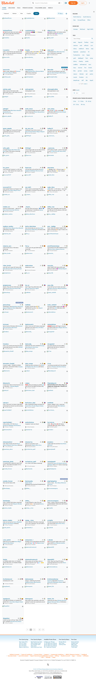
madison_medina (8, 226)
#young (4, 112)
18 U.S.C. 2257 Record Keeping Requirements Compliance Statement (48, 669)
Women (14, 13)
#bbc (35, 582)
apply (83, 93)
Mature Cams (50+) (24, 647)
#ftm (59, 405)
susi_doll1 (28, 187)
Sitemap (48, 657)
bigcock (80, 42)
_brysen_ (28, 207)
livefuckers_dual (30, 402)
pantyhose (83, 51)
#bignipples (55, 582)
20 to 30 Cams (22, 644)
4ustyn (5, 559)
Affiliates (85, 656)
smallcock (81, 48)
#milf (8, 523)
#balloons (62, 405)
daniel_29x (50, 599)
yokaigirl (5, 109)
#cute (10, 210)
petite (91, 74)
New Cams (61, 643)
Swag (53, 657)
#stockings (20, 306)
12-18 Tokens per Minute (50, 643)
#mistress (55, 288)
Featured (6, 13)
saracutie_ (50, 265)
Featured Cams (75, 642)
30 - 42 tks (88, 101)
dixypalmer (6, 618)
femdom (81, 77)
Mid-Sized (82, 29)
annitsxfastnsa (29, 422)
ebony (75, 48)
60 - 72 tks (76, 104)
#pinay (41, 405)
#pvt (58, 151)
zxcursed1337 (7, 187)
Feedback (84, 654)
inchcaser (6, 324)
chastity (81, 61)
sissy (92, 48)
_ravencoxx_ (51, 148)
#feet (61, 72)
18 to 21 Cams (22, 643)
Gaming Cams (62, 644)
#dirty (26, 347)
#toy (36, 229)
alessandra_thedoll (8, 363)
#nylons (64, 72)
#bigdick (29, 366)
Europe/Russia (81, 20)
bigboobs (75, 51)
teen (90, 64)
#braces (36, 112)
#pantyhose (15, 306)
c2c (87, 77)
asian (74, 42)
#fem (58, 51)
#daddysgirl (33, 170)
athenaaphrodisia (52, 89)
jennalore (50, 442)
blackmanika (29, 481)
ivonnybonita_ (29, 69)
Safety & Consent (14, 654)
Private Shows (62, 642)
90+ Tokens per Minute (50, 647)
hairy (74, 67)
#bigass (38, 131)
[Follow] (23, 19)
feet (87, 58)
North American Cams (36, 642)
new (83, 55)
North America (77, 17)
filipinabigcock (51, 383)
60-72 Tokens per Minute (50, 645)
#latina (42, 71)
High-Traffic (90, 29)
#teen (12, 190)
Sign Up (73, 3)
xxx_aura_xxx (29, 128)
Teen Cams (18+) (23, 642)
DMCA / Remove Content (73, 654)
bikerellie (50, 69)
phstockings (6, 305)
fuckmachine (76, 55)
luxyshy (27, 50)
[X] (48, 665)
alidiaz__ (27, 500)
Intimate (75, 29)
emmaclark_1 (29, 540)
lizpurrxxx (28, 167)
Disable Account (65, 656)
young (85, 71)
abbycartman (51, 30)
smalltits (75, 64)
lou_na (27, 285)
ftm (85, 67)
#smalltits (19, 110)
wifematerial (83, 64)
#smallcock (59, 366)
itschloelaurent (7, 579)
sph (87, 74)
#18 (58, 33)
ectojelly (50, 520)
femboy (86, 42)
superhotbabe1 (7, 422)
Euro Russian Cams (35, 644)
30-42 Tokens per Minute (50, 644)
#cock (41, 170)
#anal (7, 72)
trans (92, 42)
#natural (61, 33)
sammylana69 (51, 461)
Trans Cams (74, 647)
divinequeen (29, 599)
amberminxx (29, 265)
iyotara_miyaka (7, 520)
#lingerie (57, 72)
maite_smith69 (51, 305)
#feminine (63, 482)
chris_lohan (50, 109)
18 (88, 51)
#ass (19, 149)
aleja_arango (29, 363)
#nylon (21, 601)
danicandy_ (28, 344)
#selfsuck (64, 288)
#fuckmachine (28, 229)
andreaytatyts (29, 89)
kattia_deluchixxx (30, 226)
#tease (59, 482)
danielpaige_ (7, 500)
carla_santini (7, 540)
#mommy (38, 582)
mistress (75, 45)
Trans (36, 13)
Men (21, 13)
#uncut (16, 445)
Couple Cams (74, 645)
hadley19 (50, 128)
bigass (88, 55)
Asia (74, 20)
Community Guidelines (57, 654)
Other (88, 20)
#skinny (12, 268)
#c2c (64, 51)
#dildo (33, 229)
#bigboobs (27, 170)
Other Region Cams (36, 643)
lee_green (6, 167)
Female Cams (74, 643)
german (80, 71)
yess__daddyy (51, 226)
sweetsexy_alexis (8, 461)
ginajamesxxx (7, 285)
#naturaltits (50, 582)
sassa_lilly (50, 285)
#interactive (32, 288)
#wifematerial (17, 425)
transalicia (6, 50)
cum (92, 45)
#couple (64, 112)
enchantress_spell (30, 461)
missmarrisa (28, 442)
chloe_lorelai (7, 265)
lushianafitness (7, 30)
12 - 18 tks (80, 101)
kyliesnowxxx (29, 579)
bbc (87, 80)
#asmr (7, 210)
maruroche (6, 69)
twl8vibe (27, 305)
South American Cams (36, 647)
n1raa (49, 363)
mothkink (50, 402)
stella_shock (29, 109)
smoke (86, 61)
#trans (48, 53)
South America (87, 17)
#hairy (26, 131)
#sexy (63, 523)
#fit (26, 366)
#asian (51, 288)
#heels (14, 308)
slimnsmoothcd (7, 442)
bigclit (91, 80)
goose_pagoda (7, 128)
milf (83, 80)
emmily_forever (8, 481)
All (59, 3)
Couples (29, 13)
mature (75, 74)
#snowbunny (60, 580)
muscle (75, 77)
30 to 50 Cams (22, 645)
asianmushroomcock (31, 559)
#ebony (12, 543)
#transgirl (42, 345)
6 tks (74, 101)
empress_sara (7, 246)
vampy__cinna (29, 520)
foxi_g (27, 246)
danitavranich (29, 324)
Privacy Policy (38, 654)
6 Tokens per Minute (49, 642)
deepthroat (76, 80)
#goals (37, 288)
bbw (74, 71)
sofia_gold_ (6, 148)
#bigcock (11, 72)
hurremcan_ (51, 422)
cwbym (27, 383)
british (90, 67)
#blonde (58, 543)
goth (74, 58)
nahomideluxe (51, 324)
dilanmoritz (6, 383)
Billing (57, 656)
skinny (75, 61)
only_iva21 (50, 50)
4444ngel (28, 148)
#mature (5, 445)
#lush (11, 288)
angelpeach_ (6, 599)
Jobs (42, 657)
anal (81, 45)
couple (91, 71)
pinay (91, 58)
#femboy (30, 71)
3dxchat (81, 74)
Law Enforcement (23, 656)
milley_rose (50, 207)
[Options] (66, 13)
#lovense (18, 71)
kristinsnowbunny (52, 579)
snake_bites (51, 187)
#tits (13, 149)
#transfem (64, 600)
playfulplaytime (52, 481)
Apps (73, 656)
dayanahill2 (50, 559)
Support (46, 654)
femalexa (6, 344)
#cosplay (20, 366)
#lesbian (34, 131)
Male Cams (74, 644)
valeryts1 (6, 402)
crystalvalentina (30, 30)
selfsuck (86, 45)
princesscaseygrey (52, 500)
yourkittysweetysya (53, 246)
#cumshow (8, 327)
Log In (82, 3)
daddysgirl (80, 58)
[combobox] (44, 3)
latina (87, 48)
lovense (80, 67)
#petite (60, 463)
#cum (61, 51)
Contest (79, 656)
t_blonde (50, 540)
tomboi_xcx (6, 207)
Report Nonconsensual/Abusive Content (41, 656)
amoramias (50, 167)
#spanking (49, 580)
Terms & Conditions (26, 654)
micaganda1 (51, 344)
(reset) (77, 90)
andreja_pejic (7, 89)
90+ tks (83, 104)
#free (56, 482)
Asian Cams (33, 645)
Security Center (12, 656)
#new (55, 51)
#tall (19, 288)
